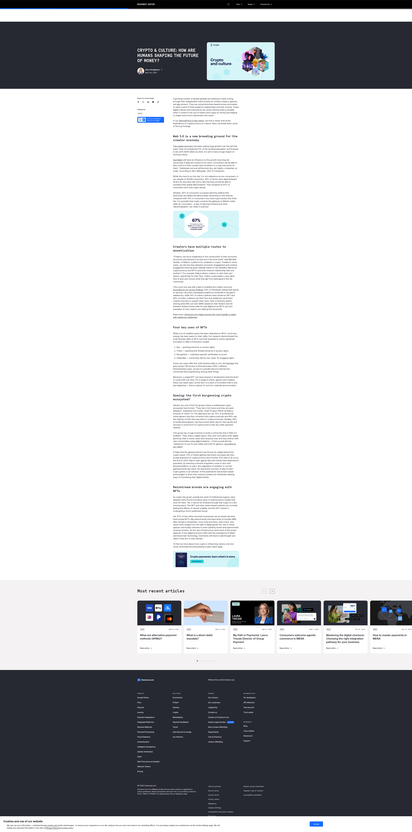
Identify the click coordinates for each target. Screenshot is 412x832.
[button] (239, 4)
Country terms (213, 795)
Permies (230, 363)
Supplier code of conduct (253, 791)
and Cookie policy (66, 828)
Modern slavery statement (254, 786)
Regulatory (212, 803)
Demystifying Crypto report (191, 121)
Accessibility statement (253, 795)
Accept (316, 824)
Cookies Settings (214, 808)
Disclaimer (212, 816)
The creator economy (183, 146)
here (220, 547)
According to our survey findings (188, 290)
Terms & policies (214, 786)
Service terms (213, 791)
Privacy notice (213, 799)
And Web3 (178, 160)
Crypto (140, 113)
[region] (206, 824)
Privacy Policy (52, 828)
